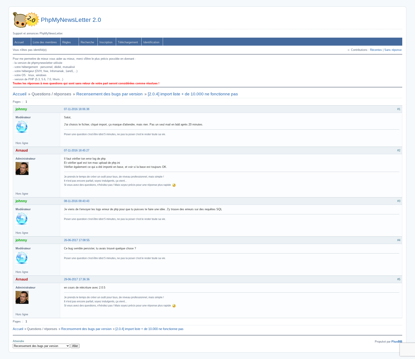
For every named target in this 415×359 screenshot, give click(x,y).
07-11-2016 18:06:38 (76, 109)
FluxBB (396, 341)
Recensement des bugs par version (109, 94)
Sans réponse (393, 49)
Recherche (87, 42)
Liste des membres (45, 42)
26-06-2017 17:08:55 (76, 240)
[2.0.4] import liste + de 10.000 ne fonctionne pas (193, 94)
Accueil (19, 42)
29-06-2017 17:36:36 (76, 279)
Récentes (376, 49)
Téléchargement (128, 42)
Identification (151, 42)
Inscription (105, 42)
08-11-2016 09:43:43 (76, 201)
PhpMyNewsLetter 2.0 (71, 19)
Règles (66, 42)
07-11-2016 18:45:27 (76, 150)
